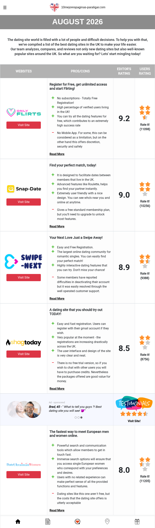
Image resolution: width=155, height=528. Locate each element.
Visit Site (23, 125)
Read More (57, 154)
